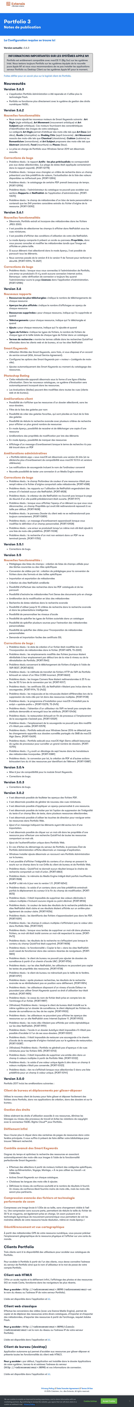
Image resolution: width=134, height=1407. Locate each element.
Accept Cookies (109, 1401)
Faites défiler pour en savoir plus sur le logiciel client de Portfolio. (37, 76)
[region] (67, 1401)
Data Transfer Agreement (68, 1388)
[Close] (130, 1401)
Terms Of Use (87, 1388)
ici (49, 1299)
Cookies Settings (90, 1401)
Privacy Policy (47, 1388)
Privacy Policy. (29, 1404)
